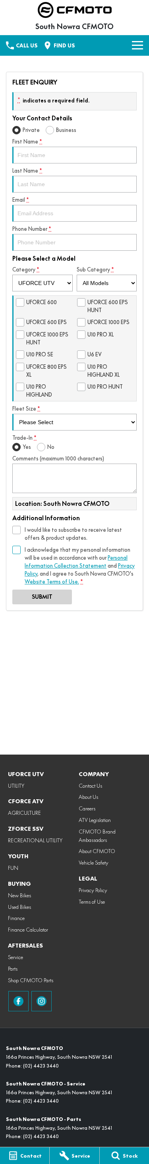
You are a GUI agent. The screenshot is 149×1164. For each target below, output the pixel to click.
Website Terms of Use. (52, 581)
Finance (16, 918)
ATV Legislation (95, 820)
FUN (13, 868)
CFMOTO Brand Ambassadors (97, 835)
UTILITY (16, 786)
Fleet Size (26, 408)
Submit (42, 596)
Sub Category (95, 269)
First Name (27, 141)
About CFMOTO (97, 851)
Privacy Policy (93, 890)
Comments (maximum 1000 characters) (58, 458)
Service (15, 957)
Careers (87, 808)
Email (20, 200)
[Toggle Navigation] (137, 45)
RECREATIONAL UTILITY (35, 840)
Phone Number (31, 229)
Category (25, 269)
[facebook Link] (18, 1001)
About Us (88, 797)
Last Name (27, 170)
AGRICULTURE (24, 813)
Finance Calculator (28, 929)
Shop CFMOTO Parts (30, 980)
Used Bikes (19, 907)
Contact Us (90, 786)
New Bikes (19, 895)
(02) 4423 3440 (41, 1066)
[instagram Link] (41, 1001)
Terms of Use (92, 902)
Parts (12, 968)
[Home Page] (74, 10)
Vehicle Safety (93, 862)
